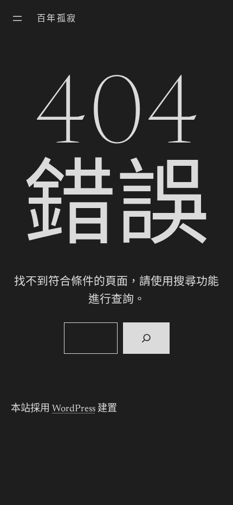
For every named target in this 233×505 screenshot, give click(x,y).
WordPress (73, 409)
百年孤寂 (57, 19)
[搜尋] (146, 338)
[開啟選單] (17, 18)
